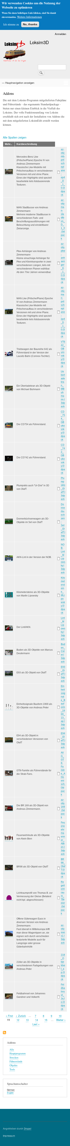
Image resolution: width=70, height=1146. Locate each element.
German (11, 1089)
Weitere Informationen (29, 17)
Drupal (27, 1128)
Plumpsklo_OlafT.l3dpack (63, 488)
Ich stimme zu (11, 24)
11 (8, 1020)
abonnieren (4, 1033)
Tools (12, 1069)
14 (36, 1020)
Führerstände (16, 1061)
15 (46, 1020)
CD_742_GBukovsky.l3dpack (63, 459)
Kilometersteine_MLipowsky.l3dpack (63, 595)
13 (27, 1020)
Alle (12, 1049)
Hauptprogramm (18, 1053)
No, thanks (30, 24)
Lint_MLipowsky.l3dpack (63, 628)
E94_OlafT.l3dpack (63, 740)
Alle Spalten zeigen (14, 137)
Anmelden (60, 34)
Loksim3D (39, 42)
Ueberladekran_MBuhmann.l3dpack (63, 389)
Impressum (9, 1135)
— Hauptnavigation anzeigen (18, 83)
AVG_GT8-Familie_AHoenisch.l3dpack (63, 773)
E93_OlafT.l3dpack (63, 674)
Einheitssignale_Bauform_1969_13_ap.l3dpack (63, 707)
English (10, 1092)
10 (60, 1016)
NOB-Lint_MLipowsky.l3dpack (63, 558)
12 (18, 1020)
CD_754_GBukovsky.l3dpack (63, 425)
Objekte (14, 1065)
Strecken (14, 1057)
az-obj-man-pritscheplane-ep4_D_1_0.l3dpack (63, 312)
